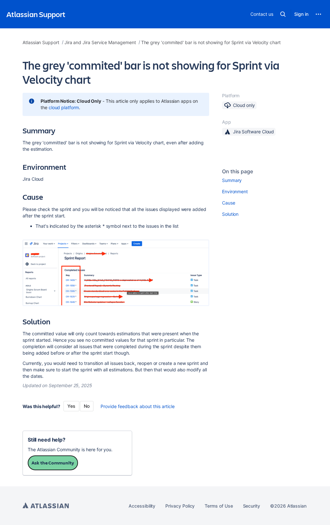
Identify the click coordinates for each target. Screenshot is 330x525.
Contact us (261, 14)
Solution (230, 214)
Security (251, 506)
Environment (235, 191)
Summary (232, 180)
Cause (228, 202)
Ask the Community (53, 463)
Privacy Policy (180, 506)
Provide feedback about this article (138, 406)
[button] (283, 14)
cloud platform (64, 107)
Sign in (301, 14)
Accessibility (142, 506)
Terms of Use (219, 506)
